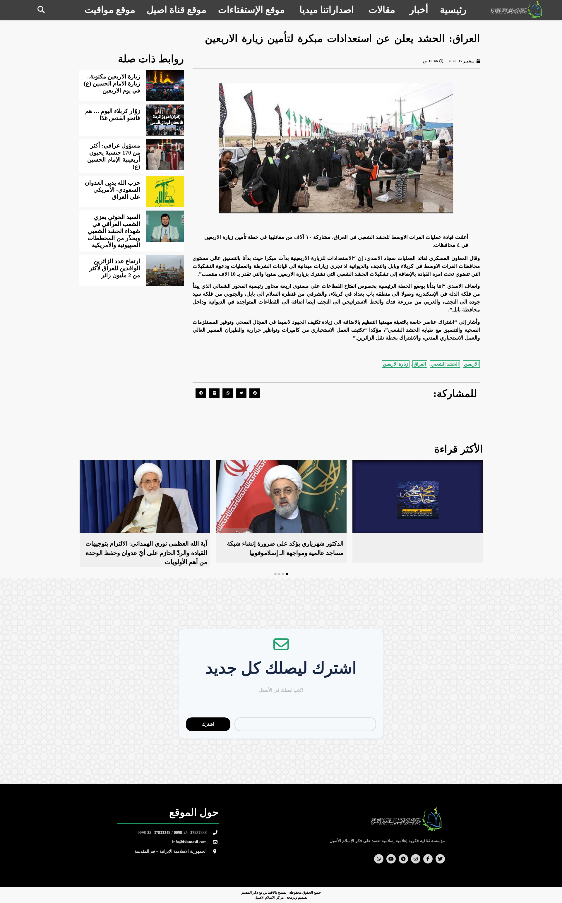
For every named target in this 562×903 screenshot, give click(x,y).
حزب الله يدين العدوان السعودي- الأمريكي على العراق (112, 189)
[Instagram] (415, 858)
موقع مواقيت (110, 9)
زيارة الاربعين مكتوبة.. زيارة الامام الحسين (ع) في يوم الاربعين (112, 83)
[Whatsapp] (378, 858)
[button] (41, 9)
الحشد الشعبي (445, 363)
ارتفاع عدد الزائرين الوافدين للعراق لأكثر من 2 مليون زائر (114, 268)
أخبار (418, 9)
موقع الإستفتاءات (251, 9)
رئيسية (453, 9)
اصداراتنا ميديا (326, 9)
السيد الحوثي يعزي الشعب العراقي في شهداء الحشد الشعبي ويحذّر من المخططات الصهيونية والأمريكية (114, 231)
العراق (420, 363)
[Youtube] (391, 858)
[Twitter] (440, 858)
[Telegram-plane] (403, 858)
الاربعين (471, 363)
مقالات (382, 9)
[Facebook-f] (428, 858)
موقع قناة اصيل (176, 9)
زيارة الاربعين (395, 363)
